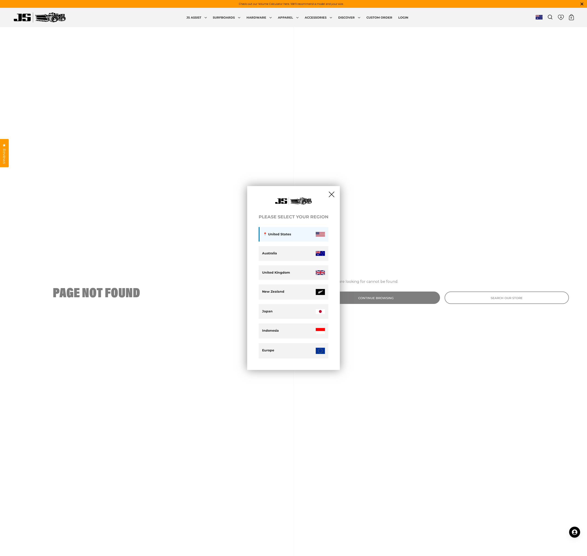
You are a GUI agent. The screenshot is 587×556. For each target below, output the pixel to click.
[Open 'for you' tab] (574, 532)
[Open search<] (550, 17)
